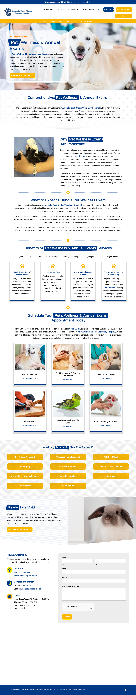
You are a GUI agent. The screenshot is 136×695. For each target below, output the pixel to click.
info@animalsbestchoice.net (32, 589)
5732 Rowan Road (22, 572)
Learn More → (29, 378)
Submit (67, 617)
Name (64, 558)
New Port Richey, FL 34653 (25, 575)
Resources (74, 9)
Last (96, 564)
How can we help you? (71, 586)
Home (46, 9)
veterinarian (110, 288)
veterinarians (81, 156)
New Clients (108, 9)
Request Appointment (123, 16)
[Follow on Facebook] (125, 689)
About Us (53, 9)
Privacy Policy (65, 689)
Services (64, 9)
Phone (64, 577)
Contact (98, 9)
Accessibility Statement (79, 689)
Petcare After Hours (124, 9)
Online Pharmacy (88, 9)
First (63, 564)
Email (64, 569)
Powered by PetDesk (51, 689)
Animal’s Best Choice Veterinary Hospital (30, 54)
